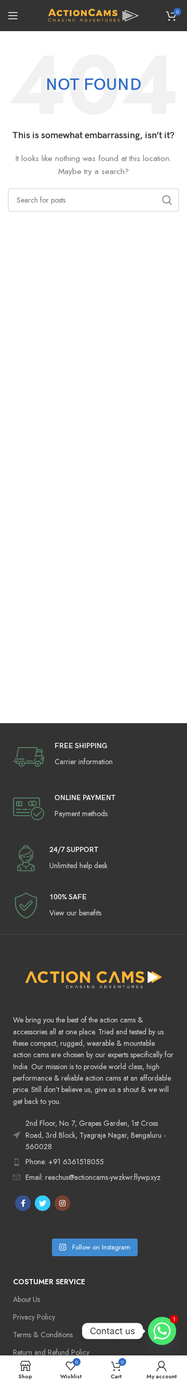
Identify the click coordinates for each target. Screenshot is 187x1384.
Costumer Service (49, 1281)
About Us (26, 1299)
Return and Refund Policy (51, 1352)
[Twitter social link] (42, 1203)
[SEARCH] (167, 200)
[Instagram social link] (62, 1203)
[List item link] (93, 1161)
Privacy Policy (34, 1317)
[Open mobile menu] (13, 15)
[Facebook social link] (23, 1203)
